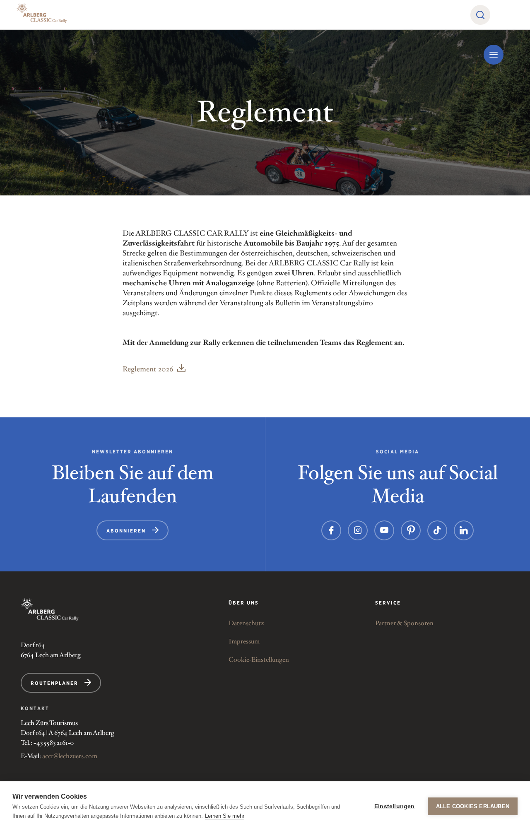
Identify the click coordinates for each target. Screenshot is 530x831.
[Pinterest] (411, 530)
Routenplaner (54, 683)
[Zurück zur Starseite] (50, 609)
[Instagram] (358, 530)
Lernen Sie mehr (224, 816)
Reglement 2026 (148, 369)
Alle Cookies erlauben (472, 806)
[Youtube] (384, 530)
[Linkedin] (464, 530)
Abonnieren (126, 531)
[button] (480, 15)
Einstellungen (394, 806)
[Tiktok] (437, 530)
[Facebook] (331, 530)
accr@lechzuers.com (69, 756)
